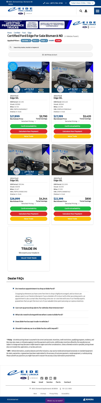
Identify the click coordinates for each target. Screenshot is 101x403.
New (33, 382)
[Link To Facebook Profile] (42, 378)
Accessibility (65, 394)
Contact (67, 382)
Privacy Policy (54, 394)
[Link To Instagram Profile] (55, 378)
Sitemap (43, 394)
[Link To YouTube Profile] (51, 378)
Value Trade (28, 136)
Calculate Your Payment (28, 131)
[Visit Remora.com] (88, 400)
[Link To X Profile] (46, 378)
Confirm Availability (28, 126)
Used (41, 382)
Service (49, 382)
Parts (58, 382)
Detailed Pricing (27, 121)
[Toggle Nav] (97, 11)
